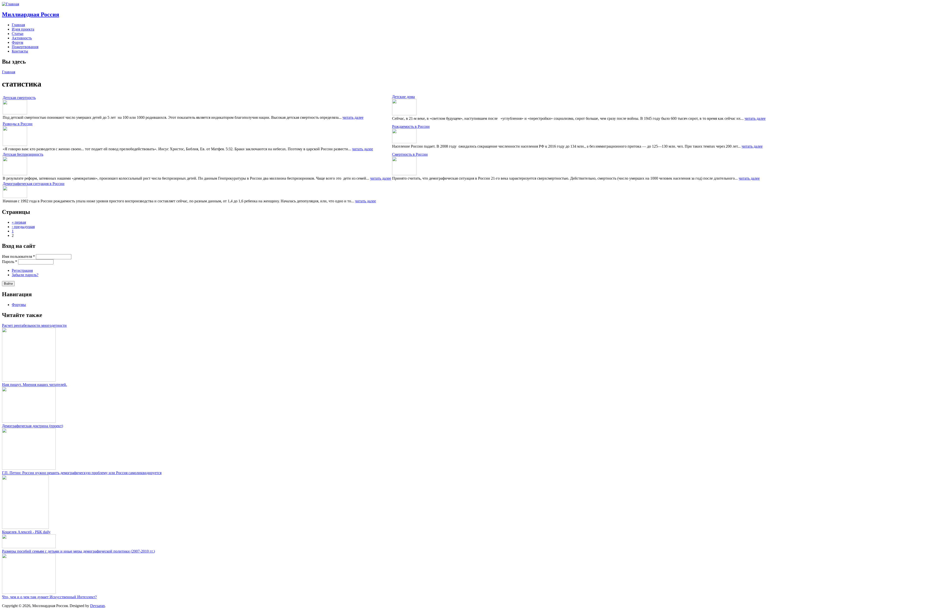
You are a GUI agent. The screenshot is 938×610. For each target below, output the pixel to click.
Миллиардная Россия (30, 14)
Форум (17, 42)
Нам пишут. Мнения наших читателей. (34, 384)
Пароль (9, 262)
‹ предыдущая (23, 227)
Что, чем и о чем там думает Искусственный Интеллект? (49, 597)
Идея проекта (23, 29)
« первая (19, 222)
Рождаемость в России (411, 126)
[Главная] (10, 4)
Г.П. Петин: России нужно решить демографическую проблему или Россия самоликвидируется (81, 473)
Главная (18, 25)
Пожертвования (25, 47)
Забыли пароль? (25, 275)
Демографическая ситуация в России (33, 184)
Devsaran (97, 606)
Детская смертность (19, 98)
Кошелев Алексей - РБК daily (26, 532)
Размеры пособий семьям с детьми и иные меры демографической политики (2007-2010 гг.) (78, 551)
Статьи (17, 34)
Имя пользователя (18, 256)
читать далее (352, 117)
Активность (22, 38)
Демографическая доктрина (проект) (32, 426)
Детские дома (403, 97)
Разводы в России (17, 124)
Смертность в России (410, 154)
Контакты (20, 51)
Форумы (19, 305)
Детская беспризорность (23, 154)
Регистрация (22, 270)
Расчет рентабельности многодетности (34, 325)
